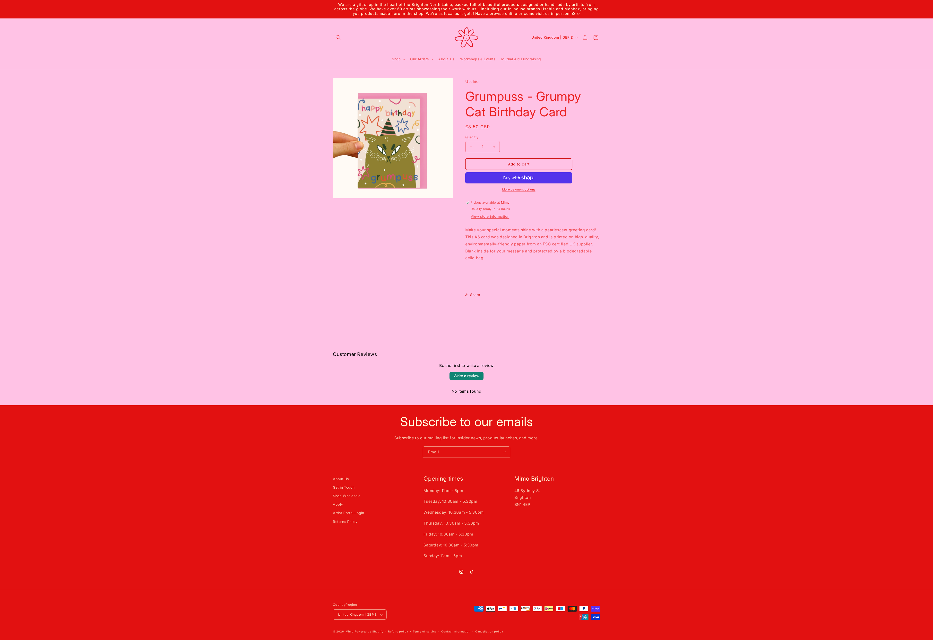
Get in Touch (343, 487)
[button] (338, 37)
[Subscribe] (504, 452)
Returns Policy (345, 521)
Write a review (466, 375)
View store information (490, 216)
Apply (338, 504)
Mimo (350, 631)
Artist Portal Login (348, 513)
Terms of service (424, 631)
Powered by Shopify (368, 631)
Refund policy (398, 631)
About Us (341, 479)
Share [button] (475, 295)
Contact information (455, 631)
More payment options (519, 189)
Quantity (471, 137)
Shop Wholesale (346, 496)
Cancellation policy (489, 631)
